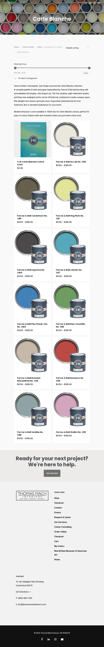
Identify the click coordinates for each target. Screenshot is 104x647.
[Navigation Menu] (99, 3)
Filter (86, 73)
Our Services (60, 522)
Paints (39, 47)
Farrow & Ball (28, 47)
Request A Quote (62, 517)
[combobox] (77, 48)
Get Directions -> (23, 592)
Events (57, 512)
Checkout (59, 503)
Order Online (60, 532)
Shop (56, 498)
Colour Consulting (63, 527)
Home (16, 47)
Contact (58, 508)
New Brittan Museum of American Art (70, 553)
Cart (56, 541)
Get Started (52, 473)
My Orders (59, 546)
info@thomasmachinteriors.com (32, 604)
